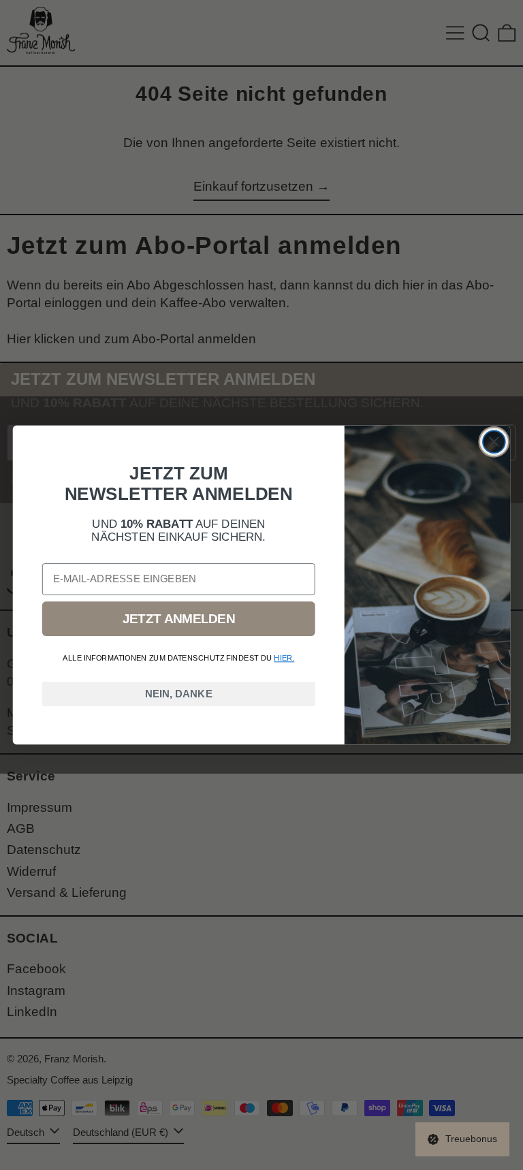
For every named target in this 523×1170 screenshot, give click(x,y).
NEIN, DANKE (178, 694)
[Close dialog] (494, 441)
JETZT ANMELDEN (179, 619)
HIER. (284, 658)
